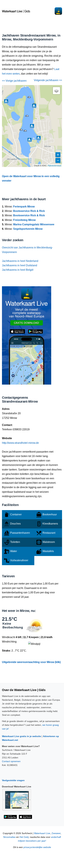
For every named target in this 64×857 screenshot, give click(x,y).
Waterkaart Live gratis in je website (21, 736)
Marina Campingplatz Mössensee (33, 224)
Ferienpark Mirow (24, 206)
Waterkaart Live (42, 833)
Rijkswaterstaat (54, 165)
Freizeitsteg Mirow (24, 220)
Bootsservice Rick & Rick (29, 211)
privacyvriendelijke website (37, 847)
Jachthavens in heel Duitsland (19, 265)
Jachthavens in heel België (17, 269)
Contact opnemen (11, 761)
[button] (27, 116)
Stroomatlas (9, 837)
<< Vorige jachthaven (14, 80)
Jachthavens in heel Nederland (20, 261)
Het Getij (24, 837)
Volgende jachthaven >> (48, 80)
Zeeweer (56, 833)
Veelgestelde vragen (13, 780)
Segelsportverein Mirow (28, 228)
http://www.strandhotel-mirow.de (20, 442)
